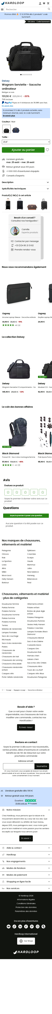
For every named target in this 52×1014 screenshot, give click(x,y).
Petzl (29, 583)
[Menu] (2, 9)
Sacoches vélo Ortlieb (36, 663)
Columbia (31, 554)
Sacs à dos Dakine (35, 641)
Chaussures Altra (34, 666)
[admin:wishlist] (47, 150)
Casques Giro (33, 649)
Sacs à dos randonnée (12, 643)
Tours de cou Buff (35, 670)
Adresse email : (26, 761)
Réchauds (6, 640)
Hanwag (30, 575)
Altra (4, 568)
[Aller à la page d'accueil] (4, 690)
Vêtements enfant (35, 604)
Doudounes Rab (34, 652)
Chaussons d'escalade (12, 664)
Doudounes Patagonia (37, 677)
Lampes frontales (9, 633)
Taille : (5, 137)
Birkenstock (32, 579)
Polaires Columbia (35, 628)
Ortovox (5, 554)
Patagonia (6, 551)
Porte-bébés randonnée (12, 677)
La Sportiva (6, 561)
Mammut (31, 565)
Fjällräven (31, 551)
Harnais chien (33, 656)
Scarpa (30, 558)
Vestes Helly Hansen (36, 624)
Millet (4, 572)
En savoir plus (9, 116)
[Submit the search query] (49, 10)
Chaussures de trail (10, 657)
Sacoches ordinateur (35, 690)
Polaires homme (9, 622)
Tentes (5, 625)
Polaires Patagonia (35, 617)
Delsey (6, 81)
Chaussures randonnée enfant (12, 668)
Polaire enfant (33, 608)
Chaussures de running (12, 660)
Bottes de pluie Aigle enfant (36, 612)
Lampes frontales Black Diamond (37, 633)
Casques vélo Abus (35, 674)
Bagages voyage (19, 690)
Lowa (4, 565)
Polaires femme (9, 611)
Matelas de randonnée (12, 629)
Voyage (8, 690)
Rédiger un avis (8, 92)
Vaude (30, 561)
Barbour (5, 583)
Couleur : (8, 122)
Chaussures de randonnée (8, 652)
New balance (33, 572)
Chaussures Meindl (35, 638)
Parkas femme (8, 608)
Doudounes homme (10, 615)
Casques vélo (8, 674)
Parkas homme (8, 618)
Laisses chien (33, 659)
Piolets (4, 647)
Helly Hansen (7, 579)
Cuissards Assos (34, 645)
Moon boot (6, 575)
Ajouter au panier (23, 150)
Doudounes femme (10, 604)
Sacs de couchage (10, 636)
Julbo (29, 568)
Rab (3, 558)
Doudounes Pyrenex (36, 621)
